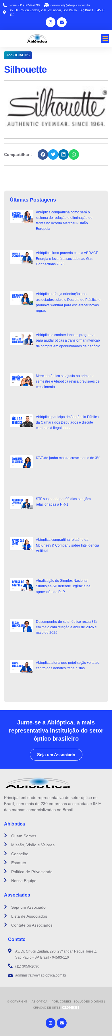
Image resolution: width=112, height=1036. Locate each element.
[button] (105, 38)
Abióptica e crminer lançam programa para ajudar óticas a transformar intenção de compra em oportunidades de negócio (68, 340)
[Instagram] (50, 22)
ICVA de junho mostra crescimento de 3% (68, 458)
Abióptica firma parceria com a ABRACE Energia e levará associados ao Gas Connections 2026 (67, 258)
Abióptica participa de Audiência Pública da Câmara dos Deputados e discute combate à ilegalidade (67, 422)
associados (18, 55)
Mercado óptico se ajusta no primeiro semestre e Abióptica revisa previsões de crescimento (68, 381)
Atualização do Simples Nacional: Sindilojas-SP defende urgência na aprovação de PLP (63, 586)
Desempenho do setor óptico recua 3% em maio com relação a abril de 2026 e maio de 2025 (66, 627)
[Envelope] (62, 22)
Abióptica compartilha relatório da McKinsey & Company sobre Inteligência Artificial (67, 545)
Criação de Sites (47, 1007)
